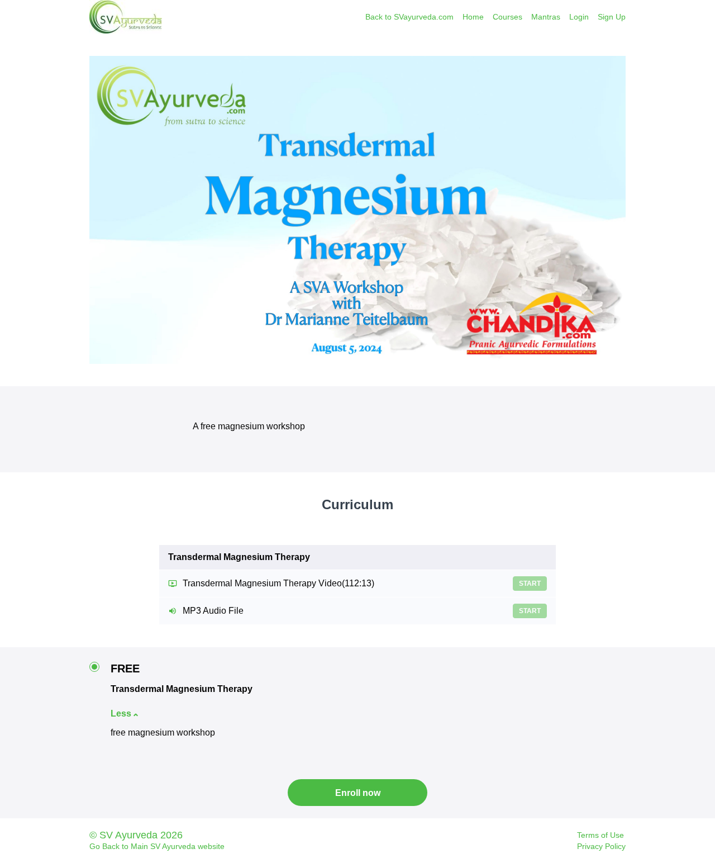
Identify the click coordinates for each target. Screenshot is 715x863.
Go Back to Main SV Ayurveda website (157, 846)
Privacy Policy (601, 846)
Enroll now (357, 793)
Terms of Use (600, 835)
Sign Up (612, 16)
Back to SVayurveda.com (409, 16)
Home (473, 16)
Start (530, 583)
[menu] (491, 16)
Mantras (545, 16)
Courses (507, 16)
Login (579, 16)
